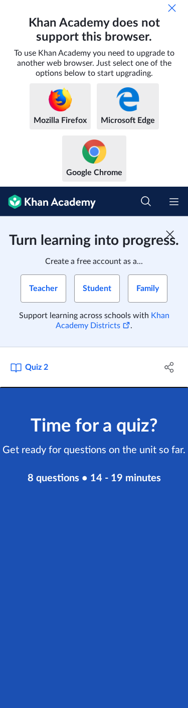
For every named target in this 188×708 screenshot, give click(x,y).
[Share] (169, 367)
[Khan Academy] (48, 201)
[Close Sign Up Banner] (170, 234)
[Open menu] (174, 202)
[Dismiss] (172, 8)
